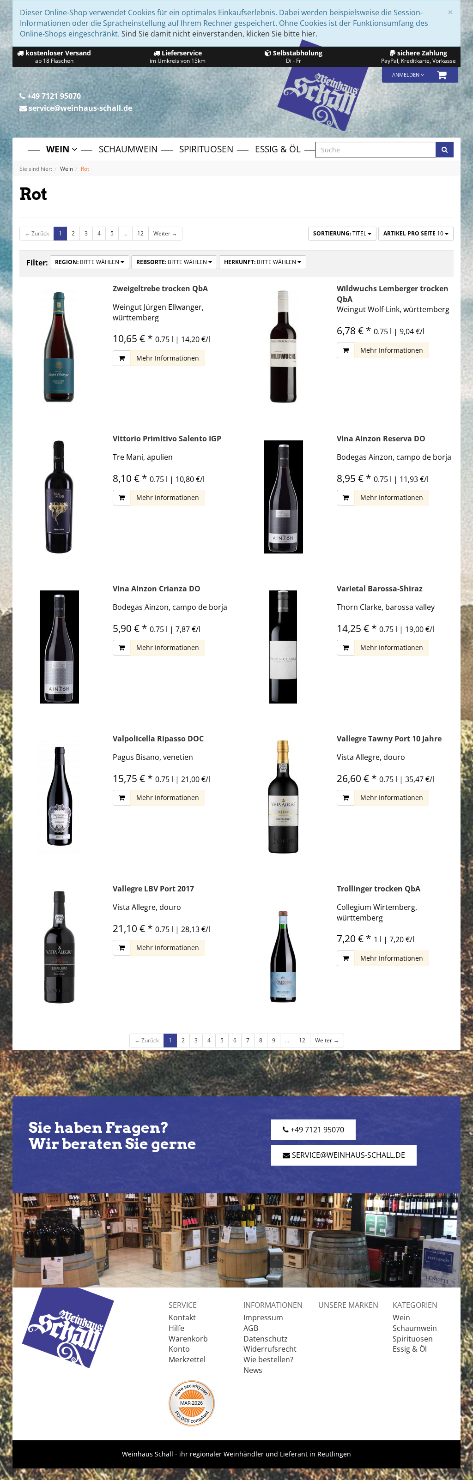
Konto (179, 1349)
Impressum (263, 1317)
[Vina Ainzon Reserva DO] (283, 496)
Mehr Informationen (167, 358)
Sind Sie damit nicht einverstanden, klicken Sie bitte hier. (219, 34)
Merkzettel (187, 1359)
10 (414, 233)
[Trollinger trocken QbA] (283, 947)
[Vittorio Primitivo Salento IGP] (59, 496)
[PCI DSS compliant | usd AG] (192, 1402)
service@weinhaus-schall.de (79, 108)
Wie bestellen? (268, 1359)
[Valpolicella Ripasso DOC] (59, 797)
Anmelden (406, 74)
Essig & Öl (278, 149)
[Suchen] (445, 149)
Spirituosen (206, 149)
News (252, 1370)
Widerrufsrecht (270, 1349)
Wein (59, 149)
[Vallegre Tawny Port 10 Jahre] (283, 797)
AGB (250, 1328)
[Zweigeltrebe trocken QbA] (59, 346)
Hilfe (176, 1328)
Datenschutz (265, 1339)
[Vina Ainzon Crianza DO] (59, 647)
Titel (340, 233)
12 (140, 233)
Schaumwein (128, 149)
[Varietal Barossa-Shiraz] (283, 647)
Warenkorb (188, 1339)
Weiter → (165, 233)
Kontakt (182, 1317)
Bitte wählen (88, 262)
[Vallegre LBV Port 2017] (59, 947)
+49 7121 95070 (53, 96)
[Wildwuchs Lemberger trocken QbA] (283, 346)
